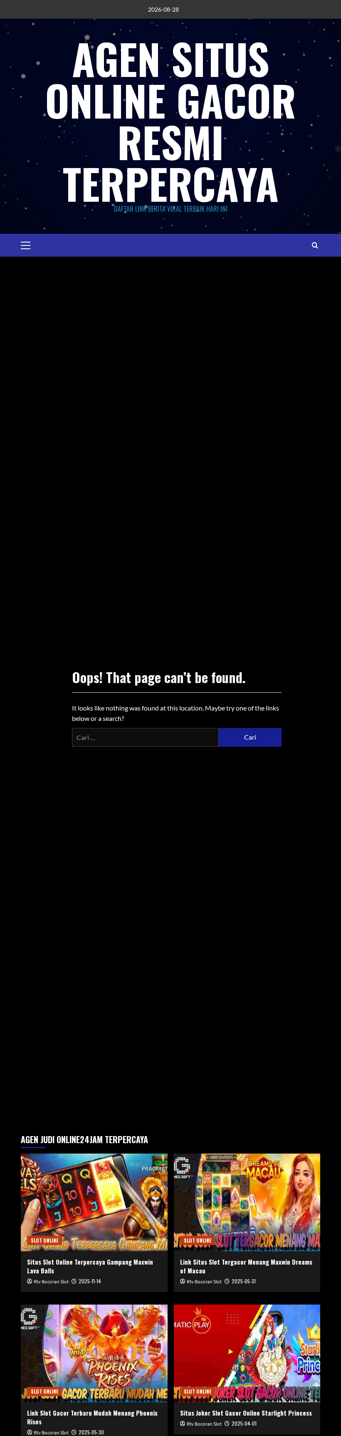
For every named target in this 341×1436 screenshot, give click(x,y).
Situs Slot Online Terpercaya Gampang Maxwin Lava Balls (90, 1266)
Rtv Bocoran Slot (51, 1281)
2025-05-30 (91, 1432)
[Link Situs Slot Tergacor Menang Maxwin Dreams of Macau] (247, 1202)
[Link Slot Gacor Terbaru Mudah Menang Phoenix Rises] (94, 1353)
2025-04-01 (244, 1423)
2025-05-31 (244, 1281)
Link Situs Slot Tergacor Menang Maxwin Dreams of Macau (246, 1266)
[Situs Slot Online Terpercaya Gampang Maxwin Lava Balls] (94, 1202)
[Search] (315, 245)
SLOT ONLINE (44, 1240)
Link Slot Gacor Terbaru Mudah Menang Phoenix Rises (92, 1417)
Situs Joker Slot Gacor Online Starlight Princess (246, 1412)
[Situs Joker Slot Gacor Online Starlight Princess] (247, 1353)
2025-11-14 (90, 1281)
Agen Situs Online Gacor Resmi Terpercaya (170, 120)
